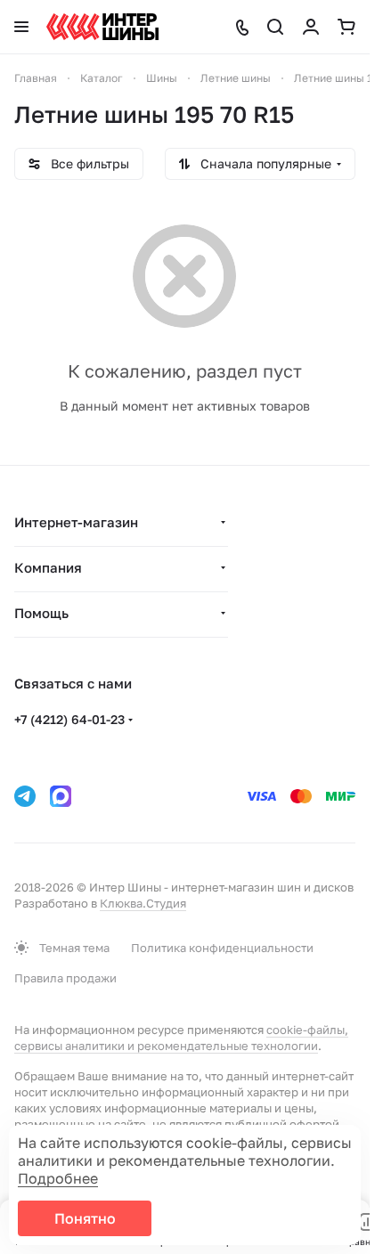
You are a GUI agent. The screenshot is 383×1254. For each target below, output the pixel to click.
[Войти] (311, 27)
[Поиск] (275, 27)
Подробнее (58, 1178)
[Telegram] (25, 796)
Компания (48, 567)
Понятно (85, 1218)
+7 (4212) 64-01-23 (69, 719)
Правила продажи (65, 978)
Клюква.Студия (143, 903)
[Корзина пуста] (346, 27)
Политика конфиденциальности (222, 947)
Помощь (41, 613)
